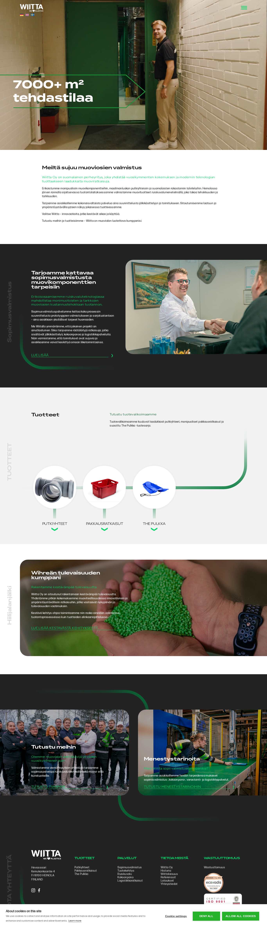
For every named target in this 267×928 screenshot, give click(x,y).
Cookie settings (176, 916)
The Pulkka (81, 874)
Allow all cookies (241, 916)
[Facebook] (39, 890)
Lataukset (167, 880)
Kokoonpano (125, 877)
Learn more (75, 920)
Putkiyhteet (81, 867)
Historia (166, 870)
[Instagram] (33, 890)
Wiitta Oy (167, 867)
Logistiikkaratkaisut (130, 880)
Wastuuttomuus (214, 867)
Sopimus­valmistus (129, 867)
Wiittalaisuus (169, 874)
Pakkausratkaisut (85, 870)
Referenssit (168, 877)
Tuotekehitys (125, 870)
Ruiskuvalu (124, 874)
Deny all (206, 916)
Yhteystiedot (169, 884)
